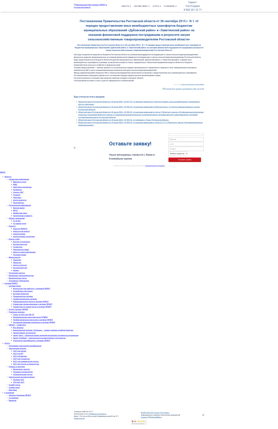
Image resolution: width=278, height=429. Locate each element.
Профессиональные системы (25, 299)
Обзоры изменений (17, 218)
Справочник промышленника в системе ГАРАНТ (32, 304)
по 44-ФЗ (16, 221)
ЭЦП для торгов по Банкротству (26, 364)
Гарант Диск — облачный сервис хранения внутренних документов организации (45, 335)
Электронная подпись (17, 348)
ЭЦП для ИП (18, 354)
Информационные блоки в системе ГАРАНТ (31, 302)
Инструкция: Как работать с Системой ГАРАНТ (31, 289)
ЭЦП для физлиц (20, 356)
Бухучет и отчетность (21, 242)
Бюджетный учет (20, 244)
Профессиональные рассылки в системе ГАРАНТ (33, 320)
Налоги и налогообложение (24, 252)
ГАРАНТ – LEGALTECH (17, 325)
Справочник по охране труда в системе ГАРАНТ (32, 307)
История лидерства (21, 294)
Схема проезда (79, 418)
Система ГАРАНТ (141, 6)
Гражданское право (21, 250)
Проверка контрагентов (23, 372)
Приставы (17, 197)
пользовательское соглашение (155, 166)
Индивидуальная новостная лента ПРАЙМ (30, 317)
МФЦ (15, 184)
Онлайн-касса (14, 387)
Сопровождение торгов (22, 374)
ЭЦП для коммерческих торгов (26, 361)
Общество (17, 263)
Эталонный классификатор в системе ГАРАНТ (31, 341)
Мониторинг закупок (21, 369)
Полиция (16, 195)
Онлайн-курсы (14, 385)
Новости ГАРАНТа (20, 229)
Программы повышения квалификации (25, 346)
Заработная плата (20, 213)
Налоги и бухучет (20, 265)
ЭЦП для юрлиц (19, 351)
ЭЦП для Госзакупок (21, 359)
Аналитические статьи (18, 278)
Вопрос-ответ (14, 239)
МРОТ (15, 211)
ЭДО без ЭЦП (18, 382)
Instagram (144, 417)
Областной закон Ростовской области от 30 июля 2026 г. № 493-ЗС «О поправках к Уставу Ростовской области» (123, 120)
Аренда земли (19, 208)
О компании (169, 6)
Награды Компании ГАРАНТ (20, 395)
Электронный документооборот (22, 377)
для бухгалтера (19, 234)
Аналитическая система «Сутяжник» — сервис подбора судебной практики (43, 330)
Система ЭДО (18, 380)
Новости (125, 6)
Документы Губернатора (19, 281)
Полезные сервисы (17, 312)
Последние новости (17, 273)
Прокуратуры (18, 203)
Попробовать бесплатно (23, 291)
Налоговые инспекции (22, 187)
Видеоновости (14, 257)
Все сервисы (18, 328)
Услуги (156, 6)
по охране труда (19, 224)
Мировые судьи (19, 182)
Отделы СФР (18, 192)
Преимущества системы (23, 296)
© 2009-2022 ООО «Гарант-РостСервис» (155, 413)
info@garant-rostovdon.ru (98, 414)
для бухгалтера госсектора (24, 237)
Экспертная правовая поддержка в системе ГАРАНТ (34, 322)
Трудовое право (19, 255)
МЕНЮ (2, 172)
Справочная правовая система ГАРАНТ (192, 84)
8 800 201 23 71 (193, 9)
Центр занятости (19, 200)
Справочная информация (19, 179)
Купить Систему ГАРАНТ (18, 309)
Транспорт (17, 260)
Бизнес (16, 270)
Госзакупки (17, 247)
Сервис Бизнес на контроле (24, 333)
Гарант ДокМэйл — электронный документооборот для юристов (39, 338)
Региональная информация (20, 205)
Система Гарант (15, 286)
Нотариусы (17, 190)
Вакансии (12, 401)
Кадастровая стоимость (22, 216)
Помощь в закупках (17, 367)
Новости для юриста (21, 231)
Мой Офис (13, 390)
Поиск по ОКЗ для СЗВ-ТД (23, 315)
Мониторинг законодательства (21, 276)
